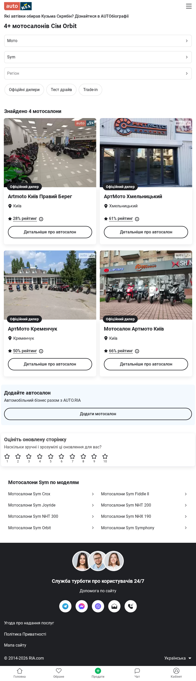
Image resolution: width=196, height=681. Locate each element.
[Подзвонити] (131, 606)
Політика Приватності (25, 634)
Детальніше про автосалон (50, 232)
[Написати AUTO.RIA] (114, 606)
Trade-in (90, 89)
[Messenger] (82, 606)
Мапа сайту (15, 645)
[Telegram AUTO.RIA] (65, 606)
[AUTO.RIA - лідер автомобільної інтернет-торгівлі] (18, 6)
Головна (20, 676)
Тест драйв (61, 89)
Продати (98, 676)
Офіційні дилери (24, 89)
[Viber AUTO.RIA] (98, 606)
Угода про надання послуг (29, 623)
